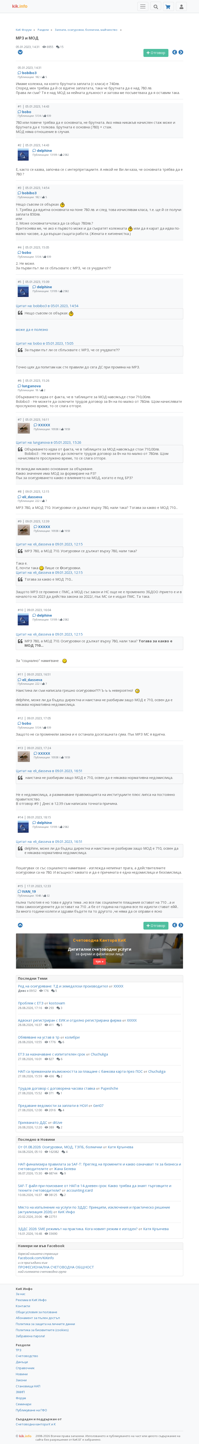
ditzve (57, 1122)
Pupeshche (109, 1088)
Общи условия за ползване (36, 1312)
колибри (72, 1037)
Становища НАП (28, 1386)
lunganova (31, 386)
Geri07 (98, 1105)
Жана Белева (65, 1168)
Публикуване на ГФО (31, 1410)
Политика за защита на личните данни (45, 1324)
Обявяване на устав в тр (39, 1037)
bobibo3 (29, 72)
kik (24, 1436)
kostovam (57, 1003)
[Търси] (155, 6)
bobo (26, 111)
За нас (20, 1294)
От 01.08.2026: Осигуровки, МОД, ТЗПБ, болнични (60, 1147)
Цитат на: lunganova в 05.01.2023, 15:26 (48, 442)
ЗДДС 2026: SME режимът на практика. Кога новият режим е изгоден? (78, 1229)
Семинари (23, 1404)
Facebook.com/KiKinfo (36, 1258)
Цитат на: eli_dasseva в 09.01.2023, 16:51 (49, 771)
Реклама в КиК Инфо (31, 1300)
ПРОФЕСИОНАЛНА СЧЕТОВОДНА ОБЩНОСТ (56, 1267)
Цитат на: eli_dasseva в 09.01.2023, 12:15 (49, 544)
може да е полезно (32, 329)
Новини (22, 1374)
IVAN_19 (29, 891)
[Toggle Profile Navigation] (181, 6)
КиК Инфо (66, 1212)
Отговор (157, 52)
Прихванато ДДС (32, 1122)
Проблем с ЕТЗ (30, 1003)
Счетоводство (27, 1356)
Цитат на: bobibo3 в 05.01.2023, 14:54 (47, 305)
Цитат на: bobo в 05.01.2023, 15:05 (44, 343)
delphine (44, 150)
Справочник (25, 1368)
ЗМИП (20, 1392)
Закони (21, 1380)
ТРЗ (18, 1350)
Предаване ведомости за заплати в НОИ (53, 1105)
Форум (21, 1398)
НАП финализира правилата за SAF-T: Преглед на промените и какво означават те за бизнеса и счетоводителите (99, 1166)
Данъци (22, 1362)
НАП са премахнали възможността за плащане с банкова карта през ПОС (80, 1071)
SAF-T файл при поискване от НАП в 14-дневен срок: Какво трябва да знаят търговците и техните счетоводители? (94, 1188)
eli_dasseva (32, 497)
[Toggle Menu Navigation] (142, 6)
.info (19, 6)
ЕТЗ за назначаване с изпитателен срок (51, 1054)
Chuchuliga (99, 1054)
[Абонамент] (168, 6)
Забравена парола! (30, 1336)
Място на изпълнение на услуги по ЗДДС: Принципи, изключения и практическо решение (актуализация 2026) (94, 1209)
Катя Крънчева (120, 1147)
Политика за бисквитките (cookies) (42, 1330)
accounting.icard (79, 1190)
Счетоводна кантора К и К (36, 1424)
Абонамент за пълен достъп (38, 1318)
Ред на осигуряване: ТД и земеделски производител (63, 986)
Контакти (23, 1306)
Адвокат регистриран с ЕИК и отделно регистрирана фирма (69, 1020)
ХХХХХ (44, 425)
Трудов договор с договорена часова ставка (56, 1088)
